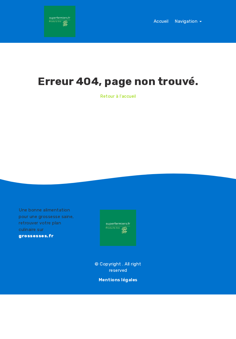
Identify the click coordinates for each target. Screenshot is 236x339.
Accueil (161, 21)
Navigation (187, 21)
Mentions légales (118, 279)
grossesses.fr (36, 235)
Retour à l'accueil (118, 96)
